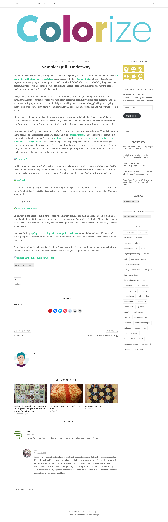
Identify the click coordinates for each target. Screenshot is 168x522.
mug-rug (143, 291)
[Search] (151, 130)
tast (145, 328)
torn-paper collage (131, 344)
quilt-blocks (128, 307)
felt (125, 259)
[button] (84, 28)
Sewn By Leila (83, 79)
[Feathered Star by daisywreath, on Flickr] (22, 159)
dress (143, 248)
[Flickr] (126, 79)
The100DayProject (131, 333)
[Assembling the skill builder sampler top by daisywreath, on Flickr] (34, 258)
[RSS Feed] (140, 71)
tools (141, 339)
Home (16, 4)
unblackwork (146, 344)
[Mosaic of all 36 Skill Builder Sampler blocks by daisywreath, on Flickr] (25, 208)
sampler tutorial (77, 135)
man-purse (128, 285)
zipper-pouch (139, 349)
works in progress (80, 62)
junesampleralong (131, 275)
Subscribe (132, 116)
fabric (146, 254)
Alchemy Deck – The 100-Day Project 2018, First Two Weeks (138, 148)
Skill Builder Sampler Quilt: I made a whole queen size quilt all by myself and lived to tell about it (30, 408)
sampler (127, 312)
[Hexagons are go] (101, 393)
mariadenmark (142, 285)
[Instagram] (126, 71)
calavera (127, 243)
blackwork (128, 238)
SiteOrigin (95, 515)
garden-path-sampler (132, 264)
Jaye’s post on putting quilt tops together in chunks (54, 233)
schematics (138, 312)
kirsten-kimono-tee (131, 280)
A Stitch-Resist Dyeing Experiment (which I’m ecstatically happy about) (137, 156)
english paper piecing (132, 254)
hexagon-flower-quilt (132, 270)
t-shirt (137, 328)
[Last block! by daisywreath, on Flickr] (20, 180)
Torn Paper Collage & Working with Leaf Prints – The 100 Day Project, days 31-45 (137, 182)
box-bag (139, 238)
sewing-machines (140, 317)
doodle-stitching (130, 248)
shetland (127, 323)
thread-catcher (130, 339)
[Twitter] (133, 79)
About (27, 4)
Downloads (41, 4)
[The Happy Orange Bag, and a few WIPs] (66, 393)
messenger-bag (130, 291)
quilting (66, 62)
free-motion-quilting (138, 259)
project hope (141, 301)
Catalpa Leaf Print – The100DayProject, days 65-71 (135, 164)
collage (137, 243)
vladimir (127, 349)
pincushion (128, 301)
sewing (127, 317)
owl (139, 296)
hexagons (148, 270)
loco (144, 280)
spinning (127, 328)
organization (129, 296)
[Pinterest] (140, 79)
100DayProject (129, 232)
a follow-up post (61, 138)
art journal (143, 232)
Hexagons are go (93, 406)
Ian (33, 353)
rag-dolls (140, 307)
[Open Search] (153, 4)
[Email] (133, 71)
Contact (56, 4)
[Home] (84, 41)
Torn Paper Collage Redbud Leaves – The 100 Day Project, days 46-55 (138, 173)
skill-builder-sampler (23, 265)
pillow (147, 296)
